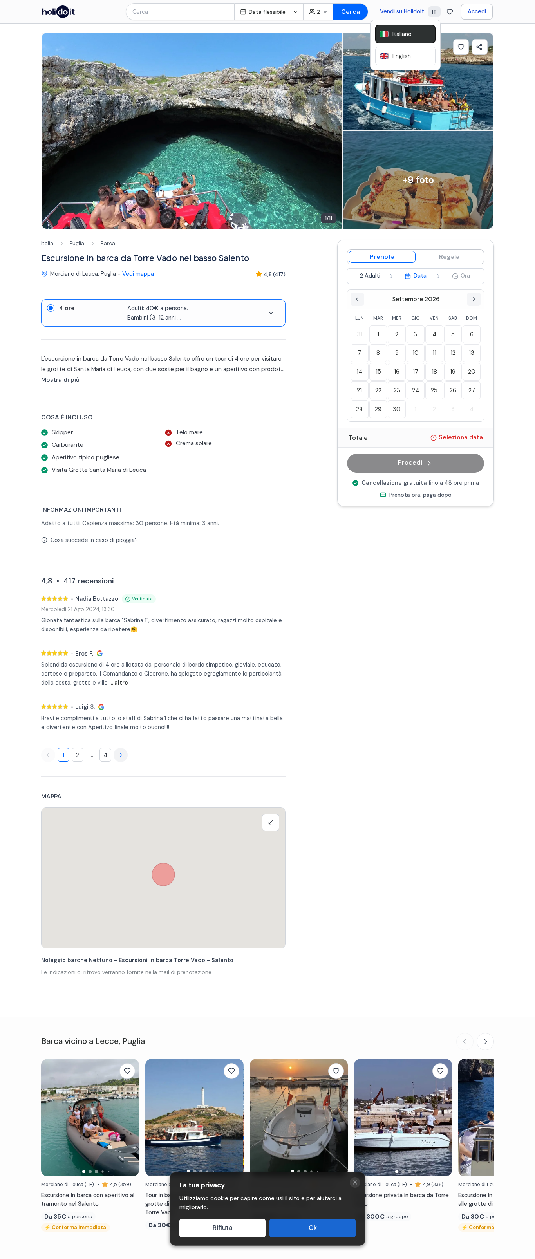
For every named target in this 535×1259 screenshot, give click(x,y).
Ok (313, 1228)
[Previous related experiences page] (465, 1041)
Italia (47, 243)
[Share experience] (480, 47)
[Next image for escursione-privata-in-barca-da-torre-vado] (442, 1118)
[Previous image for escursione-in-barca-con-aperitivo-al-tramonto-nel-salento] (51, 1118)
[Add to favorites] (461, 47)
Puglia (77, 243)
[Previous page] (48, 755)
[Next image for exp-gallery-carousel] (332, 131)
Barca (108, 243)
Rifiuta (223, 1228)
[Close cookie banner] (355, 1182)
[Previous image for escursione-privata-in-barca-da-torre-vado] (364, 1118)
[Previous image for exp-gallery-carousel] (51, 131)
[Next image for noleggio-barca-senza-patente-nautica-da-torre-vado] (338, 1118)
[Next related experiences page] (485, 1041)
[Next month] (474, 299)
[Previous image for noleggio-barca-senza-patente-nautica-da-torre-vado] (259, 1118)
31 (359, 334)
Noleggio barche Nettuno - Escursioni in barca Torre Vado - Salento (137, 960)
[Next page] (121, 755)
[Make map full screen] (270, 822)
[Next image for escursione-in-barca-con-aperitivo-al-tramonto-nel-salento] (129, 1118)
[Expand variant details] (271, 313)
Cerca (350, 11)
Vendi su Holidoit (402, 11)
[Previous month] (357, 299)
